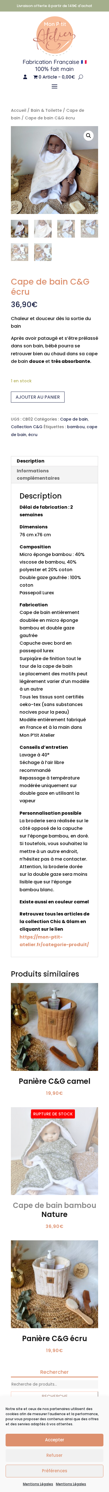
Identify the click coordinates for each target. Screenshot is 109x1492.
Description (30, 461)
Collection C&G (26, 427)
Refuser (54, 1455)
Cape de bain (74, 419)
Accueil (18, 110)
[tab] (54, 461)
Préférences (54, 1471)
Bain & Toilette (46, 110)
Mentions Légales (38, 1484)
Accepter (54, 1440)
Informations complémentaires (38, 474)
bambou (76, 427)
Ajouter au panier (38, 397)
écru (32, 434)
